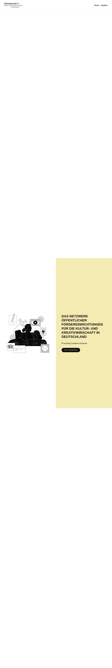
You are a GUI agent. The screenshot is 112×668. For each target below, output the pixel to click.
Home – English (100, 5)
